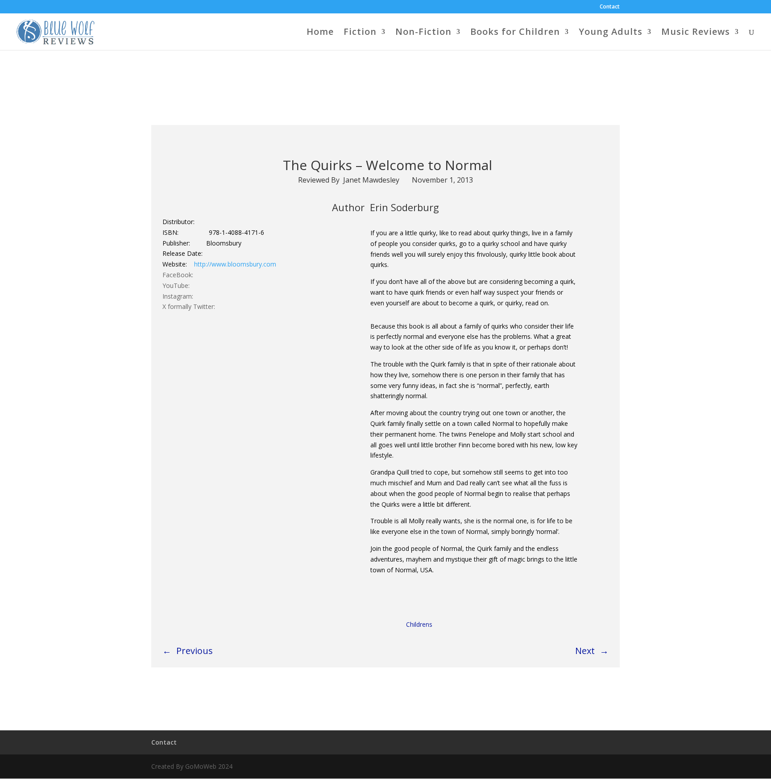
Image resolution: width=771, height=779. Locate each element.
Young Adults (610, 33)
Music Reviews (695, 33)
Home (320, 33)
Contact (610, 7)
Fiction (360, 33)
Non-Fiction (423, 33)
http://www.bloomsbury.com (235, 264)
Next (585, 651)
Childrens (419, 624)
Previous (194, 651)
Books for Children (515, 33)
